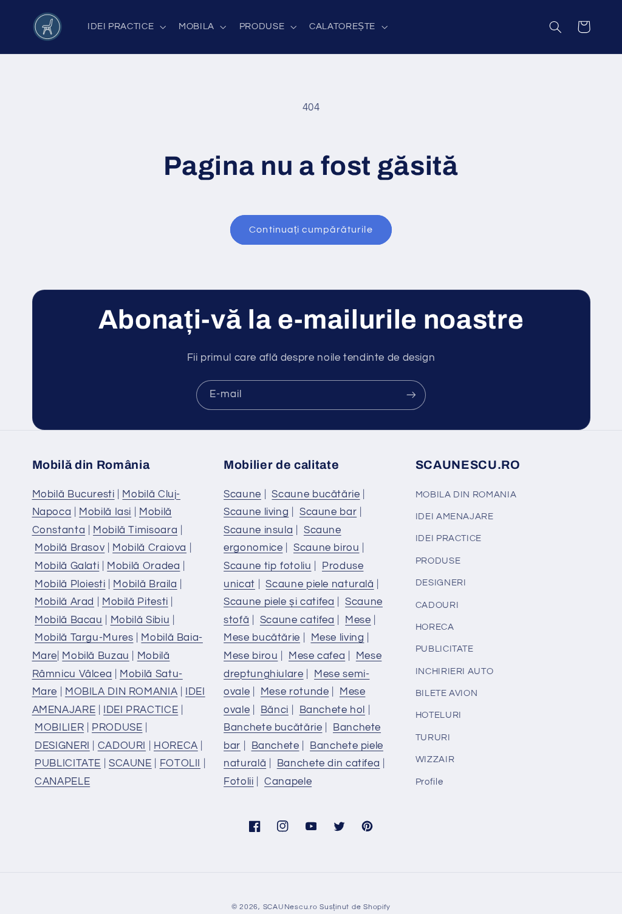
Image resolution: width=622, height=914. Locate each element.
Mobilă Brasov (69, 547)
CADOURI (122, 745)
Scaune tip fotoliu (267, 566)
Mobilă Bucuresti (73, 494)
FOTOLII (180, 763)
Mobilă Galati (67, 566)
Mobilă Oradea (143, 566)
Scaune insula (258, 530)
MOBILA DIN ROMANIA (121, 691)
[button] (125, 26)
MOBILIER (59, 727)
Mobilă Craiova (149, 547)
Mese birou (251, 655)
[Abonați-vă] (411, 395)
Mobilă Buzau (95, 655)
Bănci (275, 709)
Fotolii (238, 781)
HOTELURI (438, 715)
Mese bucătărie (262, 637)
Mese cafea (317, 655)
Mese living (337, 637)
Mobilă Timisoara (135, 530)
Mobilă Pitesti (135, 601)
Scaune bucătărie (316, 494)
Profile (429, 781)
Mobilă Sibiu (140, 620)
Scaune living (256, 511)
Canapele (288, 781)
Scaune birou (326, 547)
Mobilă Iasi (105, 511)
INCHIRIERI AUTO (454, 671)
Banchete (275, 745)
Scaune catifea (297, 620)
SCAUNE (130, 763)
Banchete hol (332, 709)
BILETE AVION (446, 693)
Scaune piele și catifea (279, 601)
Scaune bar (328, 511)
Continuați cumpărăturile (310, 229)
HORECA (176, 745)
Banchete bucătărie (273, 727)
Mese (358, 620)
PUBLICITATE (68, 763)
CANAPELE (62, 781)
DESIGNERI (62, 745)
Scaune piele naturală (319, 584)
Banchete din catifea (328, 763)
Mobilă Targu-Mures (84, 637)
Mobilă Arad (64, 601)
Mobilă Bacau (69, 620)
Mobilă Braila (145, 584)
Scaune (242, 494)
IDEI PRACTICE (140, 709)
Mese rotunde (295, 691)
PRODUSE (117, 727)
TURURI (433, 737)
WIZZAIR (434, 759)
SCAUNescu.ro (290, 907)
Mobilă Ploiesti (70, 584)
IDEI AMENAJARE (454, 516)
